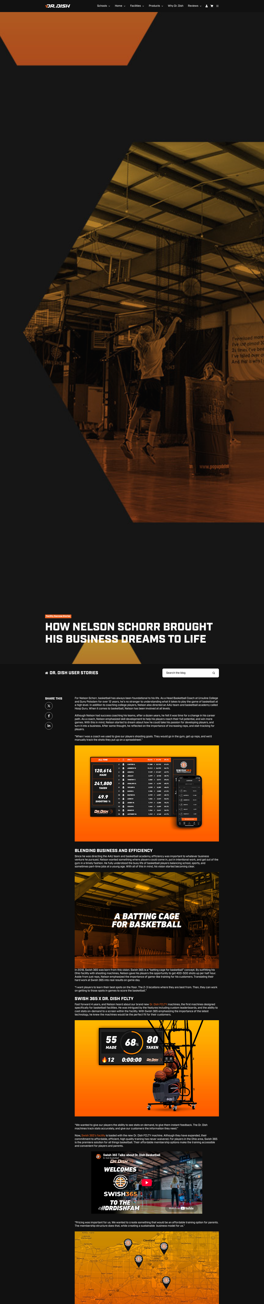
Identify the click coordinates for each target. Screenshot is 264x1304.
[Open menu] (217, 5)
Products (154, 6)
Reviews (193, 6)
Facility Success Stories (58, 616)
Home (118, 6)
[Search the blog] (213, 672)
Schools (102, 6)
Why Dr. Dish (175, 6)
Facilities (135, 6)
